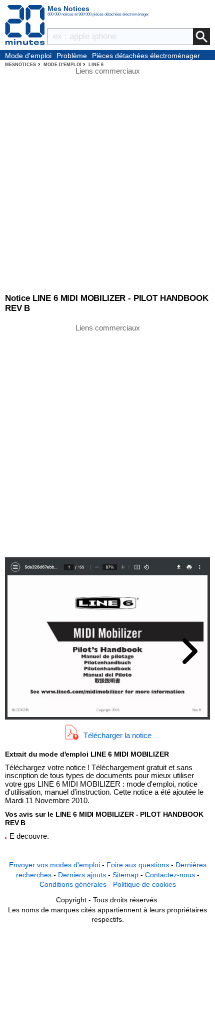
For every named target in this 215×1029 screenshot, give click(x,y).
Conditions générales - (76, 884)
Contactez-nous (170, 875)
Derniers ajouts (82, 875)
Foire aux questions (137, 865)
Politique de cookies (144, 884)
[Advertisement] (107, 439)
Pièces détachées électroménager (146, 56)
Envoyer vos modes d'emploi (54, 865)
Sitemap (125, 875)
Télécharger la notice (118, 735)
